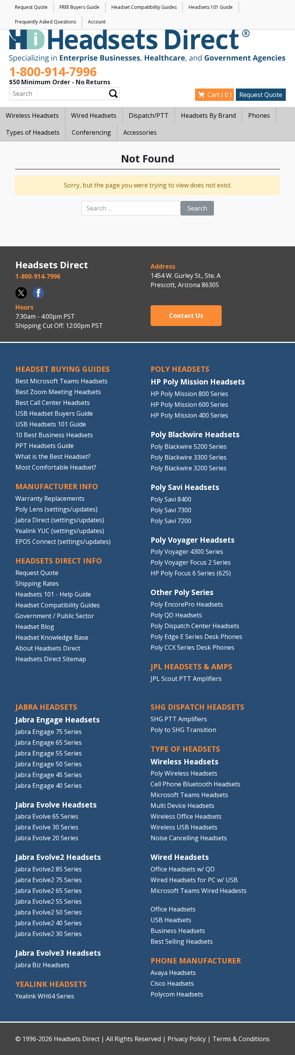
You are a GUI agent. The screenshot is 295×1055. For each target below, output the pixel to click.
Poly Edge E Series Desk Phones (196, 636)
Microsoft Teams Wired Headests (199, 890)
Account (97, 21)
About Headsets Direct (47, 648)
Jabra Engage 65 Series (48, 742)
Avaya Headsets (173, 972)
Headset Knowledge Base (51, 637)
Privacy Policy (186, 1039)
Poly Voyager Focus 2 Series (191, 562)
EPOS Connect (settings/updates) (63, 541)
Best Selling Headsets (182, 941)
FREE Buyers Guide (79, 7)
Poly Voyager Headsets (193, 540)
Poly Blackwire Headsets (195, 434)
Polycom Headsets (177, 994)
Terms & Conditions (241, 1039)
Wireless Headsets (185, 761)
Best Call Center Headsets (52, 402)
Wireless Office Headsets (186, 816)
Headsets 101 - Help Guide (53, 594)
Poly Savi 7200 (171, 521)
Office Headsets (173, 909)
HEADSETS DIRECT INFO (58, 560)
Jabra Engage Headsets (57, 719)
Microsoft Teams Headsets (189, 795)
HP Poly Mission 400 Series (189, 415)
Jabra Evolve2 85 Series (48, 869)
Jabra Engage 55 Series (48, 753)
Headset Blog (34, 626)
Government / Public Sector (54, 616)
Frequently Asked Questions (45, 21)
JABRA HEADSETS (46, 707)
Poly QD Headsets (176, 615)
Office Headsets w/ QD (183, 869)
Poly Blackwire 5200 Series (189, 446)
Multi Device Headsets (182, 805)
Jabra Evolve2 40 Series (48, 923)
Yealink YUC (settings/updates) (59, 531)
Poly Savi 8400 (171, 499)
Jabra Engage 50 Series (48, 764)
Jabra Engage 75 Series (48, 731)
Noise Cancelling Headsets (189, 838)
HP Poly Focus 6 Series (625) (191, 573)
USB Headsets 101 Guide (50, 424)
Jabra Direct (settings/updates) (59, 520)
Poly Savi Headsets (185, 487)
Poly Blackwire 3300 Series (189, 457)
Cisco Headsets (172, 983)
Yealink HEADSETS (51, 984)
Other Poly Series (182, 592)
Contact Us (186, 315)
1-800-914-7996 (53, 71)
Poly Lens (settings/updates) (56, 509)
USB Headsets (171, 920)
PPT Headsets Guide (44, 445)
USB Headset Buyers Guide (54, 413)
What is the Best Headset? (53, 456)
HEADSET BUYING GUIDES (62, 369)
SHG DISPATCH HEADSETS (197, 707)
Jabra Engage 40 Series (48, 785)
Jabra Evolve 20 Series (46, 838)
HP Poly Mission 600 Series (189, 404)
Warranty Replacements (50, 498)
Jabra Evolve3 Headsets (58, 953)
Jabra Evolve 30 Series (46, 827)
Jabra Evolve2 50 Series (48, 912)
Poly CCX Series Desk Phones (192, 647)
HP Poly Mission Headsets (198, 381)
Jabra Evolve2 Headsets (58, 857)
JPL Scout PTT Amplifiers (186, 678)
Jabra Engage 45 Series (48, 775)
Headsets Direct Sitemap (50, 659)
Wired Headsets (180, 857)
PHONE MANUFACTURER (196, 960)
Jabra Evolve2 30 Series (48, 934)
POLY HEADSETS (180, 369)
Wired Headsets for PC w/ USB (194, 880)
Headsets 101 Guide (211, 7)
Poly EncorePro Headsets (187, 604)
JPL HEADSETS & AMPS (191, 666)
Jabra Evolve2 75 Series (48, 880)
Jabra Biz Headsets (42, 965)
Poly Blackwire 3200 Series (189, 468)
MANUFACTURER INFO (56, 486)
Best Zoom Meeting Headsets (58, 392)
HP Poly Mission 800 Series (189, 394)
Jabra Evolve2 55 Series (48, 901)
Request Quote (31, 7)
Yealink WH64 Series (44, 996)
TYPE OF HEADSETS (185, 749)
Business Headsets (178, 930)
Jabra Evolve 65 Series (46, 816)
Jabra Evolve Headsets (56, 804)
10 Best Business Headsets (54, 435)
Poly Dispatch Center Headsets (195, 626)
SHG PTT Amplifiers (179, 719)
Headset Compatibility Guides (144, 7)
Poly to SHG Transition (183, 730)
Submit (113, 93)
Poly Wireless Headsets (184, 773)
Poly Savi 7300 (171, 510)
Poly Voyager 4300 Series (187, 551)
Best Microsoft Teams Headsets (61, 381)
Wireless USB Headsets (184, 827)
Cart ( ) (219, 94)
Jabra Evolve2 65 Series (48, 890)
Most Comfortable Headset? (55, 467)
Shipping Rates (37, 583)
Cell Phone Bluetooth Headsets (195, 784)
